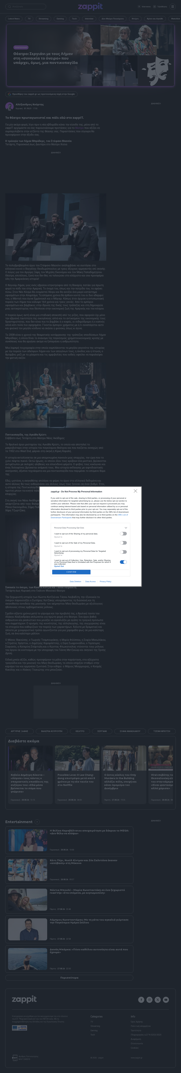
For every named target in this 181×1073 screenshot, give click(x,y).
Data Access (90, 581)
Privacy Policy (105, 581)
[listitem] (90, 527)
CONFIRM (71, 572)
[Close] (136, 491)
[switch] (123, 533)
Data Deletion (75, 581)
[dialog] (90, 537)
